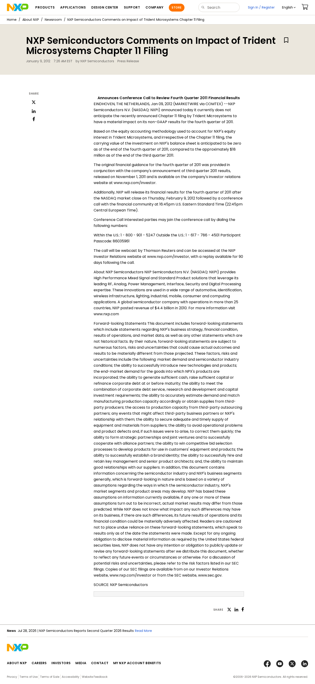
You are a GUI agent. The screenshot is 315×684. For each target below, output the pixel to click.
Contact (100, 663)
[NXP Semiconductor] (17, 7)
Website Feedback (94, 677)
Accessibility (70, 677)
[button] (289, 7)
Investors (61, 663)
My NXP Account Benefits (137, 663)
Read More (143, 630)
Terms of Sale (49, 677)
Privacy (12, 677)
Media (80, 663)
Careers (39, 663)
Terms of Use (29, 677)
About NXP (30, 19)
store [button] (176, 7)
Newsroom (53, 19)
